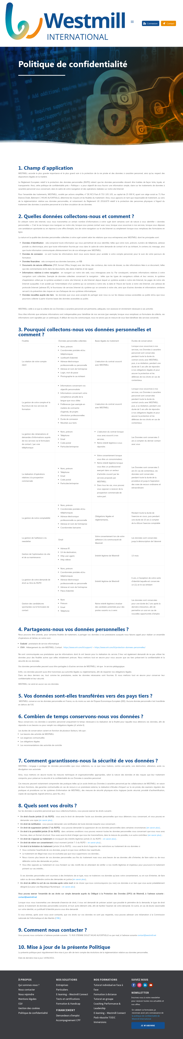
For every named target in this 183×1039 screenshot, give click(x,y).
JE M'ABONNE (148, 1025)
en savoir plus (94, 842)
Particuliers (62, 989)
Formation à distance (105, 994)
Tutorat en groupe (103, 999)
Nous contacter (26, 989)
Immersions (100, 1022)
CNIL (58, 918)
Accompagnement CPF (68, 1020)
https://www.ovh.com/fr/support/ (77, 647)
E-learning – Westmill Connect (72, 994)
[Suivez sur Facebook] (133, 985)
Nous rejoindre (26, 994)
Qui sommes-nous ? (28, 985)
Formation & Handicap (68, 1003)
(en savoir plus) (45, 820)
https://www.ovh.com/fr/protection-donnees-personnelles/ (120, 647)
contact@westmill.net (27, 897)
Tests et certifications (68, 999)
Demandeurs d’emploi (67, 1015)
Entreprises (62, 985)
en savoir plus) (109, 838)
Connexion (152, 23)
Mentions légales (27, 999)
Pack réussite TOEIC (104, 1017)
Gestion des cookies (29, 1008)
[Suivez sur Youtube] (151, 985)
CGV (20, 1003)
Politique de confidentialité (33, 1013)
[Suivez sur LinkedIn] (145, 985)
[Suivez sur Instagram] (139, 985)
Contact (170, 23)
